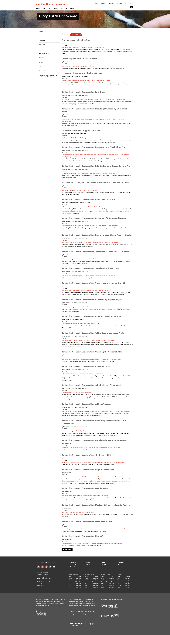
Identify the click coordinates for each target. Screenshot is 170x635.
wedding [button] (64, 138)
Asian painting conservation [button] (112, 242)
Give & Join (63, 8)
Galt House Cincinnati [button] (79, 259)
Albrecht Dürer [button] (77, 476)
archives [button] (109, 290)
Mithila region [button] (83, 447)
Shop (131, 3)
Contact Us (42, 62)
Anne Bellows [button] (83, 190)
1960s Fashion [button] (101, 543)
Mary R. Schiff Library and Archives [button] (100, 80)
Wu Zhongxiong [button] (93, 242)
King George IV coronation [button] (100, 495)
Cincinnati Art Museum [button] (79, 290)
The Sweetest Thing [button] (67, 119)
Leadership (42, 40)
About (72, 8)
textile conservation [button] (85, 543)
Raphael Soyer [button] (66, 307)
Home (38, 8)
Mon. (70, 576)
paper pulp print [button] (96, 154)
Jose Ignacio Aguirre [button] (88, 512)
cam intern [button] (87, 323)
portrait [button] (64, 156)
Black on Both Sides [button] (118, 119)
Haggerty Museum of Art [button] (106, 462)
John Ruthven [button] (76, 392)
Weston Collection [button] (89, 66)
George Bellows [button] (66, 173)
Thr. (70, 581)
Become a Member (75, 564)
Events (55, 8)
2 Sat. (119, 585)
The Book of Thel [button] (74, 462)
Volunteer (120, 562)
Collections (119, 3)
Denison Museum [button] (113, 154)
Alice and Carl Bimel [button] (67, 99)
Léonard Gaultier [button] (95, 323)
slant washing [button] (103, 173)
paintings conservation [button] (72, 156)
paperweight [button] (102, 290)
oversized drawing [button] (104, 447)
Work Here (42, 44)
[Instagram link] (46, 566)
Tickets (96, 3)
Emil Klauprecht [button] (90, 259)
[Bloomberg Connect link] (38, 566)
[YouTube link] (54, 566)
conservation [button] (75, 80)
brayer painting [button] (113, 225)
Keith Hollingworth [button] (85, 154)
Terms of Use (40, 585)
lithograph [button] (74, 173)
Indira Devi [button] (76, 447)
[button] (65, 34)
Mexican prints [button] (77, 512)
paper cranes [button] (89, 138)
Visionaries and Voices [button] (115, 359)
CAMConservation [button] (67, 47)
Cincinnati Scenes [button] (99, 373)
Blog (126, 3)
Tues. (70, 578)
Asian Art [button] (101, 242)
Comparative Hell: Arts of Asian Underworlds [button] (84, 411)
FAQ (40, 66)
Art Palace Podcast (44, 53)
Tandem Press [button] (98, 206)
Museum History (43, 36)
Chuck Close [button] (76, 154)
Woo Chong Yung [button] (78, 242)
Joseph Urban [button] (97, 476)
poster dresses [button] (109, 543)
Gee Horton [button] (76, 119)
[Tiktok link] (50, 566)
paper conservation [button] (78, 47)
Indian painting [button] (88, 47)
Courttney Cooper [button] (89, 359)
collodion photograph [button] (92, 290)
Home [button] (69, 138)
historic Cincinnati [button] (100, 259)
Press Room (42, 57)
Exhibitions (111, 3)
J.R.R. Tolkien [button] (83, 462)
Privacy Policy (40, 583)
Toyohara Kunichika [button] (78, 340)
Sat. (70, 585)
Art (49, 8)
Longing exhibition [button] (98, 47)
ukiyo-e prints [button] (87, 340)
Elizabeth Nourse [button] (66, 80)
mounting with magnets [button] (101, 359)
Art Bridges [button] (104, 154)
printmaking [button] (105, 225)
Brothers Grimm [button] (83, 529)
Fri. (70, 583)
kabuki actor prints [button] (97, 340)
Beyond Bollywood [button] (67, 447)
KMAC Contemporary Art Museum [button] (90, 119)
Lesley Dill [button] (87, 206)
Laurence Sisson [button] (77, 373)
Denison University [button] (124, 154)
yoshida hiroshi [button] (77, 431)
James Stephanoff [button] (87, 495)
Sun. (70, 587)
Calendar (103, 3)
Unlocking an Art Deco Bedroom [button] (111, 476)
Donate (88, 562)
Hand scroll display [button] (114, 411)
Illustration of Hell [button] (66, 411)
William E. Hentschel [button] (78, 225)
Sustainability (42, 70)
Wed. (70, 580)
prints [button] (91, 206)
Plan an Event (73, 567)
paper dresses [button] (118, 543)
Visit (44, 8)
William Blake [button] (65, 462)
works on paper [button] (99, 275)
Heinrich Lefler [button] (74, 529)
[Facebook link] (42, 566)
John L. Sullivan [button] (112, 173)
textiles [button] (94, 543)
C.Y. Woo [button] (86, 242)
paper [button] (63, 476)
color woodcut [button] (86, 431)
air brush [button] (98, 225)
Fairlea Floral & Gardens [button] (78, 138)
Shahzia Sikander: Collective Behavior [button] (83, 99)
